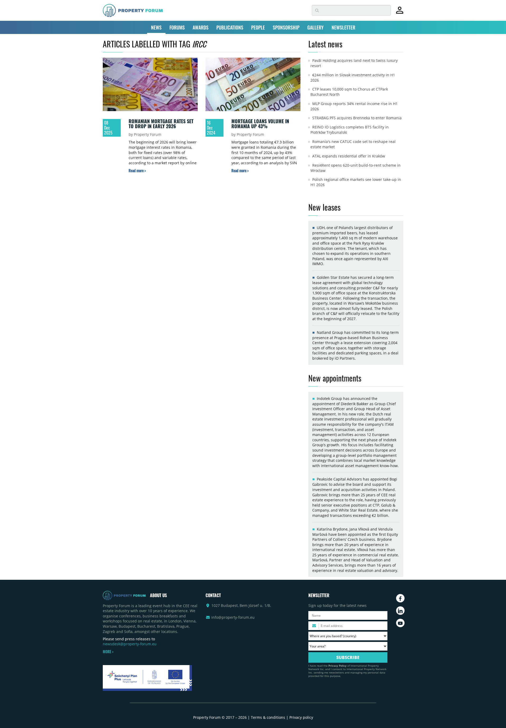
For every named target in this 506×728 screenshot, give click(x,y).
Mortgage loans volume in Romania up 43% (260, 124)
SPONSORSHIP (286, 27)
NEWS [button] (156, 27)
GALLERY (315, 27)
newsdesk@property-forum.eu (130, 643)
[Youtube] (400, 623)
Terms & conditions (268, 717)
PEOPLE (258, 27)
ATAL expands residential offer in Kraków (348, 156)
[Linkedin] (400, 610)
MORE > (108, 651)
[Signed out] (399, 12)
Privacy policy (301, 717)
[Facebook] (400, 598)
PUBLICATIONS (229, 27)
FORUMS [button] (177, 27)
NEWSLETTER (343, 27)
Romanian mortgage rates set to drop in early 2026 (161, 124)
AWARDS (200, 27)
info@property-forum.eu (233, 617)
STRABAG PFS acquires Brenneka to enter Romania (357, 117)
